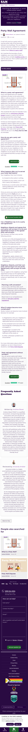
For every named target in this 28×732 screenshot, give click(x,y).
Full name (6, 603)
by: (1, 34)
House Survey (12, 5)
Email (5, 614)
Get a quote (14, 376)
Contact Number (8, 608)
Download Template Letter (15, 217)
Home (2, 5)
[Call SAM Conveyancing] (4, 729)
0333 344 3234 (10, 591)
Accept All (10, 724)
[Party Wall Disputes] (14, 568)
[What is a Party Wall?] (14, 546)
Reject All (17, 724)
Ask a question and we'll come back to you (14, 621)
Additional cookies (10, 721)
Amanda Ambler (19, 467)
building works (20, 57)
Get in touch (14, 161)
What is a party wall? (16, 50)
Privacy (20, 640)
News (6, 5)
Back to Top (6, 521)
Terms (15, 640)
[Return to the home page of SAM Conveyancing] (4, 2)
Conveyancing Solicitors (8, 707)
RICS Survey (20, 707)
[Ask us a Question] (14, 729)
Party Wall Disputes (17, 347)
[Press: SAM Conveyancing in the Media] (14, 583)
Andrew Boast (9, 34)
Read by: (3, 37)
